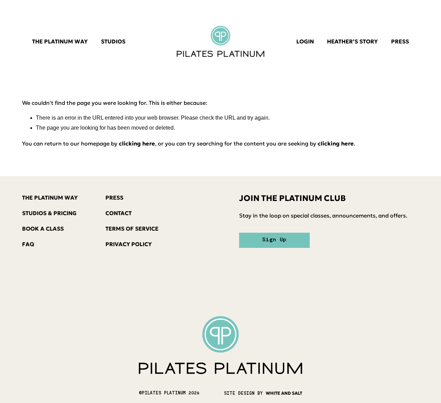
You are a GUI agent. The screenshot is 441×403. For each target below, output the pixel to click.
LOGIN (305, 41)
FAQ (28, 244)
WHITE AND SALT (284, 393)
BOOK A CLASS (43, 228)
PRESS (400, 41)
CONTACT (118, 213)
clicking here (137, 143)
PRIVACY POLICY (128, 244)
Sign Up (274, 240)
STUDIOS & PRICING (49, 213)
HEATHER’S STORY (352, 41)
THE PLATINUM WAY (60, 41)
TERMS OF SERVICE (131, 228)
